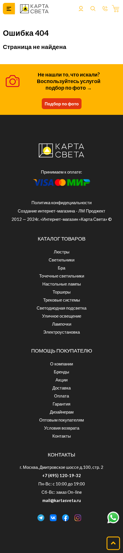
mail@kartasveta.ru (61, 500)
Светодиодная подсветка (61, 307)
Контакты (61, 435)
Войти (81, 8)
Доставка (61, 387)
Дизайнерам (62, 411)
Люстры (62, 251)
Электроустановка (61, 331)
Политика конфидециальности (61, 202)
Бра (61, 267)
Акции (61, 379)
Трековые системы (61, 299)
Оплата (61, 395)
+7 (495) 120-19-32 (61, 475)
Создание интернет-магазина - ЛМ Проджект (61, 210)
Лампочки (61, 323)
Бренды (61, 371)
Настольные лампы (61, 283)
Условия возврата (61, 427)
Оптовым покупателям (61, 419)
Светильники (61, 259)
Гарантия (61, 403)
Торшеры (62, 291)
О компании (61, 363)
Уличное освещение (61, 315)
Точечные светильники (61, 275)
